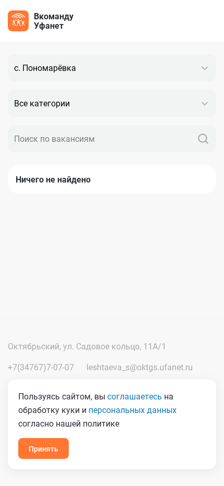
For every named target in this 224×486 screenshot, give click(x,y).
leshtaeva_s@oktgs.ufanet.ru (139, 366)
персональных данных (133, 409)
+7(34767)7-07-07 (41, 366)
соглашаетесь (134, 396)
